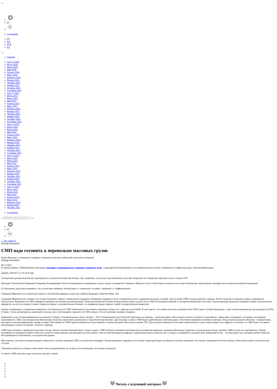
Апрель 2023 (13, 166)
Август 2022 (13, 187)
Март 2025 (12, 106)
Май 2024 (11, 132)
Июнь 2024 (12, 129)
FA (8, 47)
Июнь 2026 (12, 67)
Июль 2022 (12, 189)
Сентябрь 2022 (14, 184)
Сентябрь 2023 (14, 153)
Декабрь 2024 (13, 114)
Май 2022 (11, 194)
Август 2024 (13, 124)
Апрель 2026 (13, 72)
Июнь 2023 (12, 161)
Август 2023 (13, 155)
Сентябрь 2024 (14, 122)
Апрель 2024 (13, 135)
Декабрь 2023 (13, 145)
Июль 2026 (12, 64)
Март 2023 (12, 168)
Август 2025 (13, 93)
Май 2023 (11, 163)
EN (8, 41)
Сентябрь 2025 (14, 90)
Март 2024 (12, 137)
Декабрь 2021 (13, 207)
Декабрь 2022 (13, 176)
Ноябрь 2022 (13, 179)
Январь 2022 (13, 205)
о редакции (12, 34)
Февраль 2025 (13, 109)
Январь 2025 (13, 111)
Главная (11, 57)
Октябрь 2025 (13, 88)
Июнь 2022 (12, 192)
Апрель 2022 (13, 197)
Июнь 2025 (12, 98)
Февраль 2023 (13, 171)
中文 (9, 44)
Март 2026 (12, 75)
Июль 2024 (12, 127)
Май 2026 (11, 69)
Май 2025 (11, 101)
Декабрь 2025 (13, 82)
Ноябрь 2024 (13, 116)
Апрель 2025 (13, 103)
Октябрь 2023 (13, 150)
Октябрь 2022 (13, 181)
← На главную (8, 241)
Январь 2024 (13, 142)
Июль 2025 (12, 96)
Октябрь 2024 (13, 119)
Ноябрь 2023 (13, 148)
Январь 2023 (13, 174)
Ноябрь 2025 (13, 85)
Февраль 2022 (13, 202)
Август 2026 (13, 62)
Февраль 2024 (13, 140)
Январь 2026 (13, 80)
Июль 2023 (12, 158)
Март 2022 (12, 200)
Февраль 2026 (13, 77)
